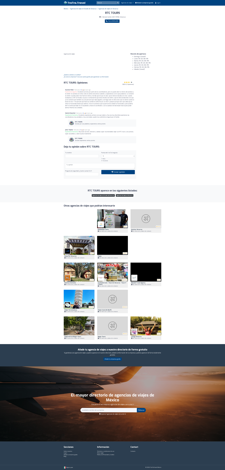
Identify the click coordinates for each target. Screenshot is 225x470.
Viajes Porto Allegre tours (72, 337)
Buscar (142, 410)
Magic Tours (102, 337)
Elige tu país (69, 467)
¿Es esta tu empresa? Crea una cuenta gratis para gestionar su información (86, 77)
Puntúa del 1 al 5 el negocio (109, 153)
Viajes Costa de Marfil (104, 310)
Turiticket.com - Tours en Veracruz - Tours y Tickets (112, 283)
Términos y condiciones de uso (105, 451)
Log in (158, 3)
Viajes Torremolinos (70, 310)
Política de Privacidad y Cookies (105, 454)
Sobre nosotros (68, 451)
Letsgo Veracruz (136, 337)
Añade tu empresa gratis (145, 3)
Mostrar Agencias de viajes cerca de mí (113, 414)
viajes (100, 256)
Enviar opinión (119, 172)
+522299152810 (112, 21)
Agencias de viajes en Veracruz (108, 9)
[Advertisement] (137, 38)
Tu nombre (68, 153)
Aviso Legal (100, 453)
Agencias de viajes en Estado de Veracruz (83, 9)
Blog (65, 456)
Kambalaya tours (103, 229)
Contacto (133, 451)
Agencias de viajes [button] (126, 3)
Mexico (66, 9)
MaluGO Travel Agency (138, 283)
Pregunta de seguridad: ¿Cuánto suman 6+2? (78, 171)
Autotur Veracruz (136, 229)
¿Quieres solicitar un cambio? (72, 75)
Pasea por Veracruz (70, 256)
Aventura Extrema (70, 283)
